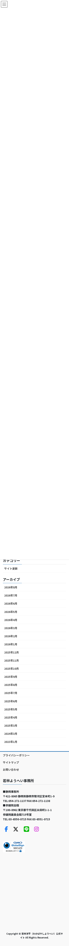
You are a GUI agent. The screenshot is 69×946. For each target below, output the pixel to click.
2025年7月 (10, 693)
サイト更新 (11, 568)
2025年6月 (10, 701)
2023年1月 (10, 742)
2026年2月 (10, 636)
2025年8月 (10, 685)
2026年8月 (10, 587)
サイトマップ (11, 762)
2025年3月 (10, 725)
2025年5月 (10, 709)
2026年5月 (10, 612)
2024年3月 (10, 734)
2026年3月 (10, 628)
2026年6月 (10, 603)
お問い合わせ (11, 769)
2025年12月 (11, 652)
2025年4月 (10, 717)
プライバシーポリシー (16, 755)
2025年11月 (11, 660)
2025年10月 (11, 668)
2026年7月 (10, 595)
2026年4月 (10, 620)
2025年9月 (10, 677)
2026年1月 (10, 644)
